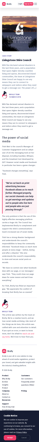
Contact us (6, 397)
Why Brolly (6, 379)
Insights (5, 385)
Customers (25, 376)
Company (5, 391)
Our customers (27, 379)
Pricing (24, 391)
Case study (7, 56)
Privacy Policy (21, 432)
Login (20, 4)
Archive (5, 382)
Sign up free (28, 4)
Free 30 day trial (8, 407)
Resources (6, 400)
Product (5, 376)
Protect (5, 388)
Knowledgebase (8, 410)
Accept (10, 438)
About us (5, 394)
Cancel (24, 438)
